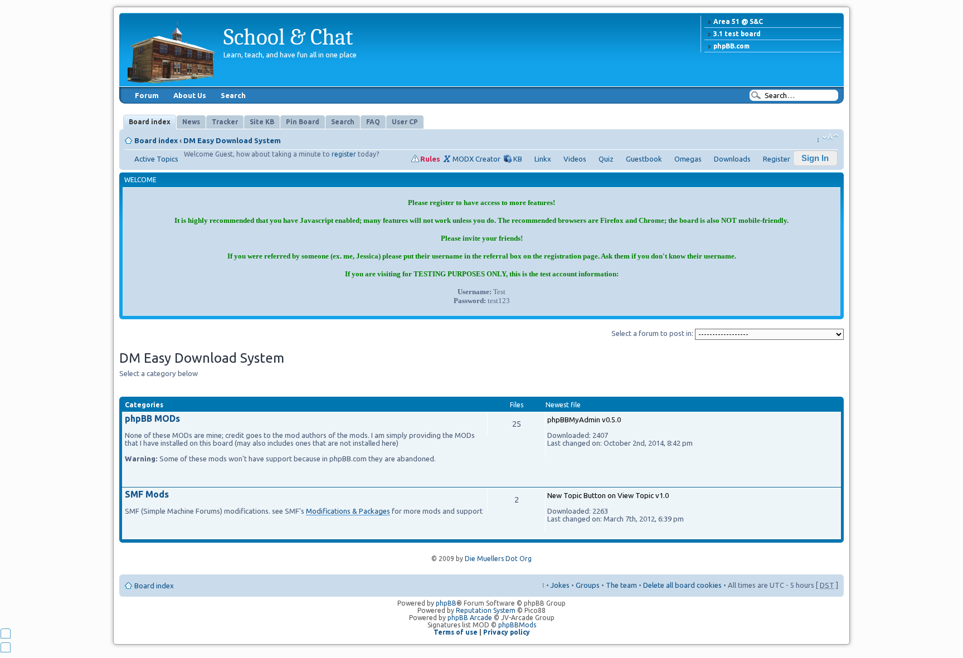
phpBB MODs (152, 418)
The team (621, 585)
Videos (574, 159)
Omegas (688, 159)
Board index (156, 140)
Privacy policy (506, 632)
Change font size (830, 137)
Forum (147, 95)
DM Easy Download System (232, 140)
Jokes (560, 585)
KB (517, 159)
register (344, 154)
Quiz (606, 159)
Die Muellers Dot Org (498, 558)
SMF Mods (147, 494)
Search (233, 95)
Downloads (732, 159)
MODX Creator (476, 159)
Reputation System (485, 610)
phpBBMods (517, 624)
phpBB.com (731, 46)
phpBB (446, 603)
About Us (189, 95)
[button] (815, 158)
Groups (588, 585)
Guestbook (644, 159)
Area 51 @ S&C (738, 21)
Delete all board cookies (682, 585)
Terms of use (456, 632)
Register (776, 159)
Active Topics (156, 159)
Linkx (542, 159)
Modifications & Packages (348, 511)
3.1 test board (737, 33)
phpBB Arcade (470, 617)
